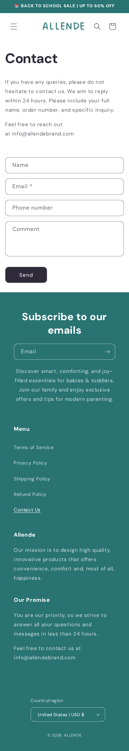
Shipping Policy (32, 479)
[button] (13, 26)
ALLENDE (73, 735)
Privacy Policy (30, 463)
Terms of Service (34, 447)
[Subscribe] (107, 352)
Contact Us (27, 510)
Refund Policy (30, 494)
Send (26, 275)
